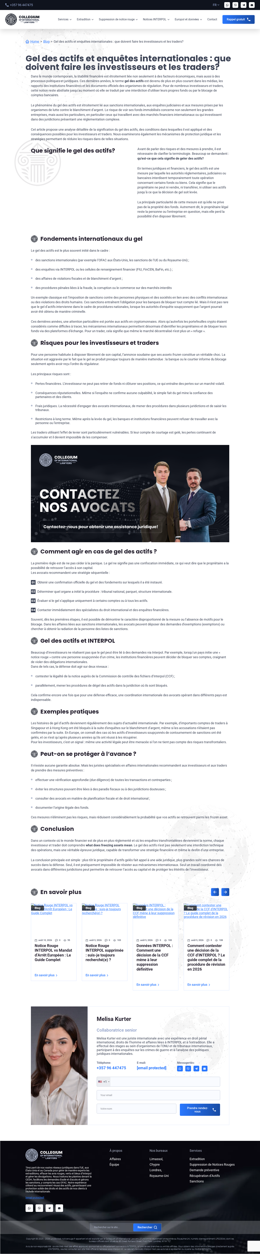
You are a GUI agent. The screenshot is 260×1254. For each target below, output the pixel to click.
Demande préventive (204, 1170)
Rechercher (145, 1227)
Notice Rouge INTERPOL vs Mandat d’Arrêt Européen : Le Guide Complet (53, 952)
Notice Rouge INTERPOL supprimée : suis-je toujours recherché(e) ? (104, 952)
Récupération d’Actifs (205, 1176)
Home (34, 41)
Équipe (114, 1164)
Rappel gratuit (236, 19)
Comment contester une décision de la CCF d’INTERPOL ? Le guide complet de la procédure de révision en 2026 (206, 957)
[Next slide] (225, 892)
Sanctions (197, 1181)
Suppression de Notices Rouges (212, 1164)
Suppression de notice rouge (117, 19)
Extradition (83, 19)
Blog (46, 41)
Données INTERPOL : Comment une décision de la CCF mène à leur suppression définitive (155, 957)
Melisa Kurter (114, 1019)
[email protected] (35, 1197)
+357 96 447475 (21, 5)
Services (63, 19)
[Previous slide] (215, 892)
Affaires (115, 1159)
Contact (212, 19)
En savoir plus (45, 975)
